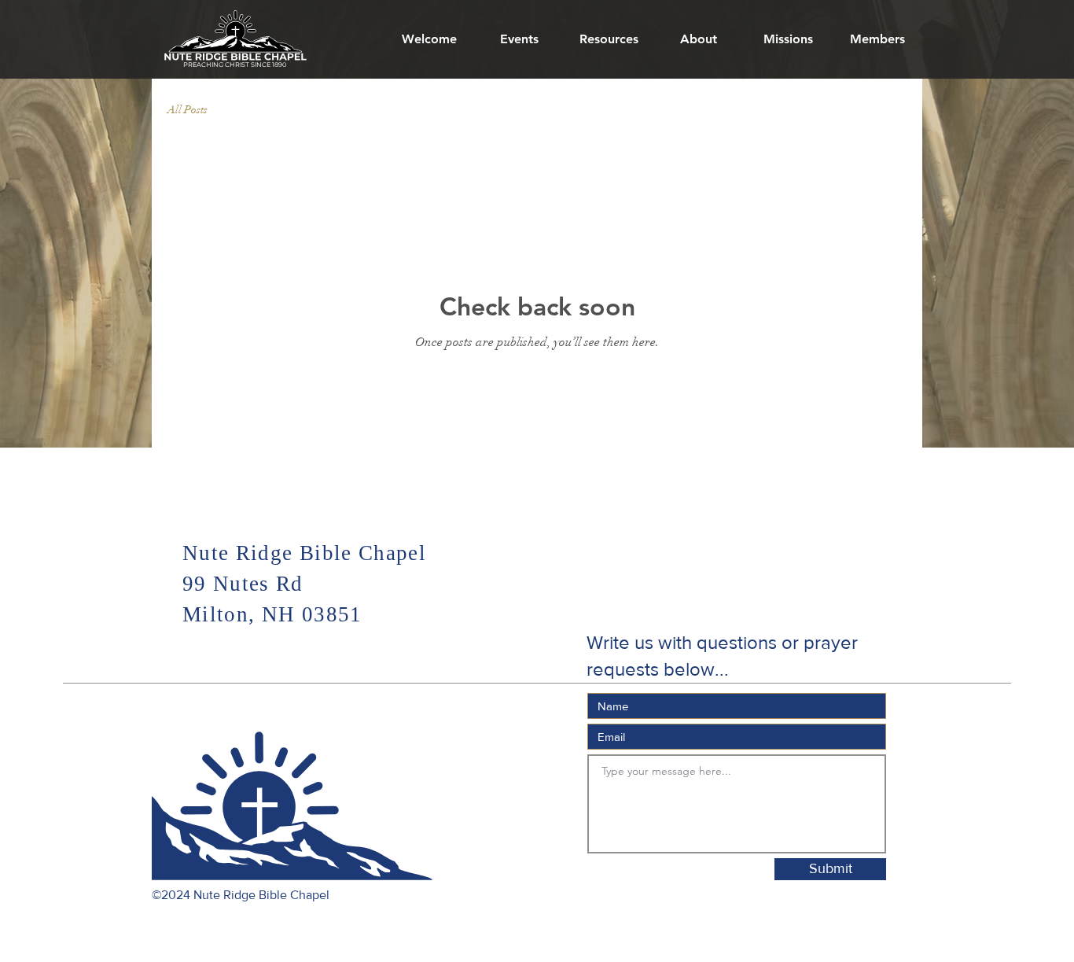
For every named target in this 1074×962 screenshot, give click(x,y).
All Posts (187, 109)
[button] (698, 39)
